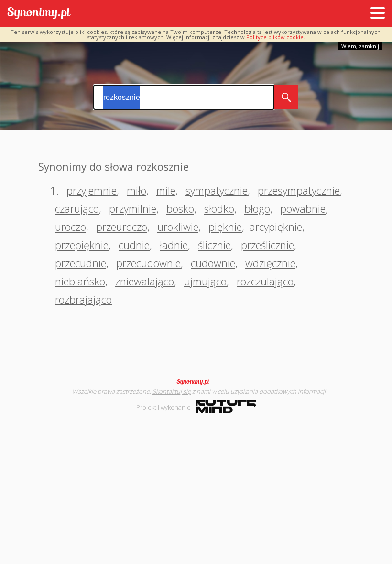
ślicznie (214, 245)
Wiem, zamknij (360, 46)
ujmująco (205, 281)
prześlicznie (267, 245)
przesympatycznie (299, 190)
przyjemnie (91, 190)
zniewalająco (144, 281)
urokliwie (177, 226)
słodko (219, 208)
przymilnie (132, 208)
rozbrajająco (83, 299)
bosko (180, 208)
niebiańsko (80, 281)
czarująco (77, 208)
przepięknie (82, 245)
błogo (257, 208)
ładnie (174, 245)
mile (165, 190)
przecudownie (148, 263)
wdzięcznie (270, 263)
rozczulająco (265, 281)
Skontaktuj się (171, 391)
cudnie (134, 245)
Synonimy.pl (39, 13)
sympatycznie (216, 190)
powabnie (303, 208)
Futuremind (226, 406)
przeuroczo (121, 226)
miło (136, 190)
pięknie (225, 226)
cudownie (213, 263)
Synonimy (196, 382)
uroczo (70, 226)
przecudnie (80, 263)
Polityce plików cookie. (275, 37)
